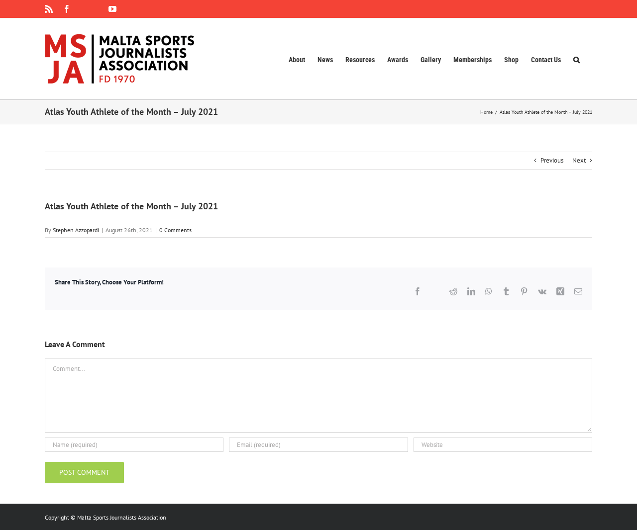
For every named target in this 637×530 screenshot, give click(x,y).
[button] (576, 58)
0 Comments (175, 230)
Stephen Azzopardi (76, 230)
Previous (551, 160)
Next (579, 160)
